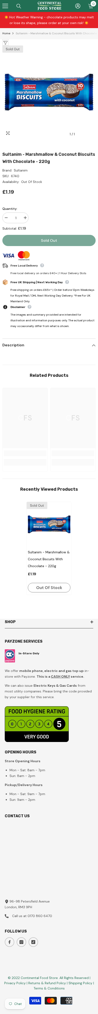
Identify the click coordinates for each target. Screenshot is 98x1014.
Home (6, 33)
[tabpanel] (49, 548)
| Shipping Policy (80, 983)
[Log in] (78, 6)
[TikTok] (33, 942)
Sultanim (21, 170)
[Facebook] (9, 942)
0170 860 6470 (40, 916)
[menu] (5, 6)
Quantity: (9, 209)
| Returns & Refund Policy (47, 983)
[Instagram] (21, 942)
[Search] (19, 6)
